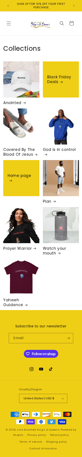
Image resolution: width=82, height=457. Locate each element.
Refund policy (59, 435)
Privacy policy (36, 435)
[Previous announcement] (8, 5)
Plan (47, 201)
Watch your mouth (54, 251)
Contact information (43, 448)
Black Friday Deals (59, 79)
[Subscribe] (68, 338)
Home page (19, 175)
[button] (9, 23)
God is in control (59, 149)
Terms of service (30, 441)
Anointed (12, 102)
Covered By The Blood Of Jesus (19, 152)
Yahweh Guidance (13, 302)
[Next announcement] (74, 5)
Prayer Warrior (17, 248)
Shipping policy (56, 441)
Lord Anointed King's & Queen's (38, 429)
